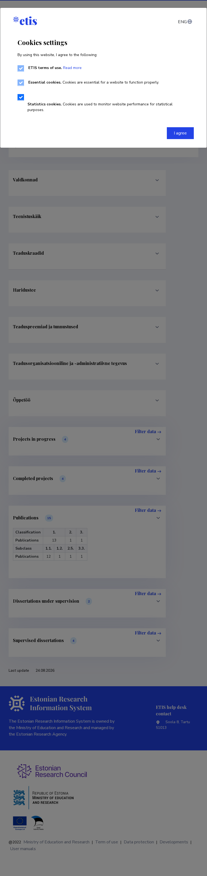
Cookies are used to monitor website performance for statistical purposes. (99, 107)
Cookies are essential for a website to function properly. (93, 82)
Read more (72, 67)
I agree (180, 133)
